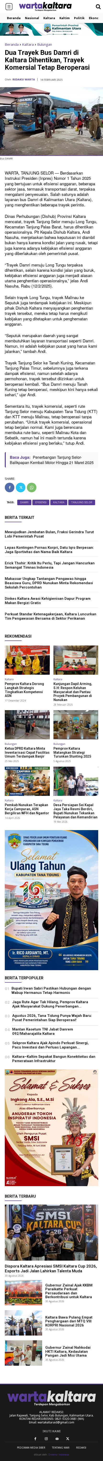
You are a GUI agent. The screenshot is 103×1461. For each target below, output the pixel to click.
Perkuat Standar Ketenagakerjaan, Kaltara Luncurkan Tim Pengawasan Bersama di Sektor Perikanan (50, 616)
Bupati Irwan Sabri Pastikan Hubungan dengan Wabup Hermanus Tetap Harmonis (51, 990)
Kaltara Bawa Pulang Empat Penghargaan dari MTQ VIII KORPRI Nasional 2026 (68, 1321)
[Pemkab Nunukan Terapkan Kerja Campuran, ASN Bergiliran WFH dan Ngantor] (27, 781)
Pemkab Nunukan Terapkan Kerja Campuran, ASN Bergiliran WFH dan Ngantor (27, 809)
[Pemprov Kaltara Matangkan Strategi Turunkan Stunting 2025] (75, 724)
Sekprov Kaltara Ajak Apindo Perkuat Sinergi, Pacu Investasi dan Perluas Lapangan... (50, 1045)
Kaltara (28, 44)
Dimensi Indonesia (58, 1454)
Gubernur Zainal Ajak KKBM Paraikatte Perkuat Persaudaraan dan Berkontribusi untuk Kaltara (68, 1291)
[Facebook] (9, 487)
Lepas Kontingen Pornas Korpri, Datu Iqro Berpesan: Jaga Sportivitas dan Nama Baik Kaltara (49, 549)
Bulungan (44, 44)
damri (24, 502)
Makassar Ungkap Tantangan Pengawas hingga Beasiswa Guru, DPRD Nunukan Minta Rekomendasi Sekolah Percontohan (49, 583)
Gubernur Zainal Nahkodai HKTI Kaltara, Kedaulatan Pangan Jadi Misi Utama (68, 1351)
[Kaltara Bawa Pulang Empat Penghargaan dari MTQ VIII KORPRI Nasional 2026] (23, 1323)
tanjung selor (81, 502)
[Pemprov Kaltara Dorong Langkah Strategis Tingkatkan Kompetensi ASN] (27, 660)
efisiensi (40, 502)
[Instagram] (46, 1439)
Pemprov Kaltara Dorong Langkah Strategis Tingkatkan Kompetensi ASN (24, 690)
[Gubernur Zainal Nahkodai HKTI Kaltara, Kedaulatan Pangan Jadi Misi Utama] (23, 1353)
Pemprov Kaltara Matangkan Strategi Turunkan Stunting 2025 (72, 753)
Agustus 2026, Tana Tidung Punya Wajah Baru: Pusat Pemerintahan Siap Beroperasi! (52, 1018)
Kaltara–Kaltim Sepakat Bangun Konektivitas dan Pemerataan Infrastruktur (53, 1058)
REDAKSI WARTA (23, 79)
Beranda (12, 44)
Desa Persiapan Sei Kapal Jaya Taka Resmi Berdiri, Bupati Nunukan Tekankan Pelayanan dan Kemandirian (75, 811)
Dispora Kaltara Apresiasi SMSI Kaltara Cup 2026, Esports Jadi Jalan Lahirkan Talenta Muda (51, 1268)
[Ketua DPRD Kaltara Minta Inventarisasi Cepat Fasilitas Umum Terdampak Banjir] (27, 724)
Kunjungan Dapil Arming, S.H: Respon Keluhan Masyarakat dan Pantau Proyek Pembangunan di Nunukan (72, 692)
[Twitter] (20, 487)
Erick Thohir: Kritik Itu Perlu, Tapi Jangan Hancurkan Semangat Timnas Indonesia (50, 565)
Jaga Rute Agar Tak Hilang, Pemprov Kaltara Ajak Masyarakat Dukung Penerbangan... (50, 1004)
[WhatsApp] (31, 487)
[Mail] (57, 1439)
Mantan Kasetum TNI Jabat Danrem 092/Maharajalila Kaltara (42, 1031)
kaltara (58, 502)
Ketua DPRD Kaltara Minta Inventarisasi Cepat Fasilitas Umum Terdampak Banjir (27, 753)
